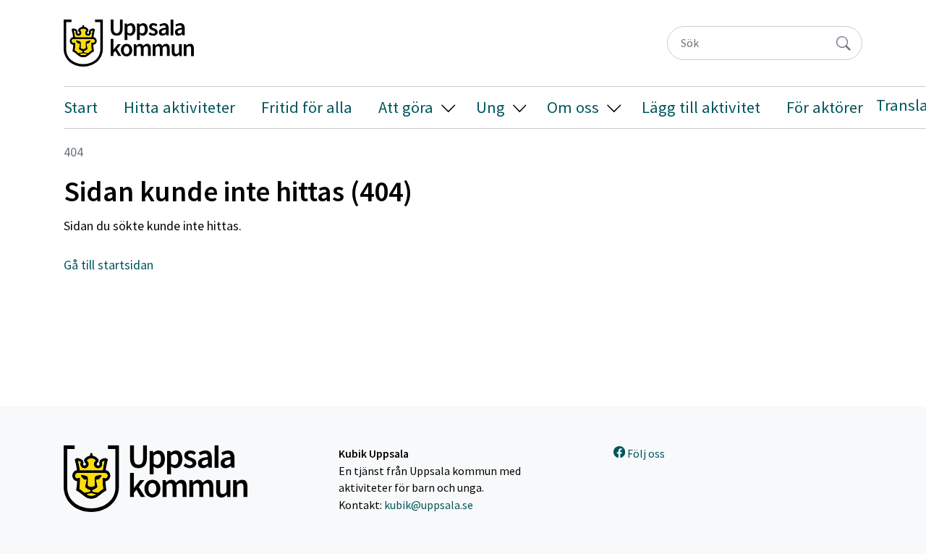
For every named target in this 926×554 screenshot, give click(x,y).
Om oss (573, 107)
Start (81, 107)
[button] (448, 107)
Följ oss (645, 454)
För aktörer (824, 107)
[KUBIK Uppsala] (129, 43)
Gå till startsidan (108, 264)
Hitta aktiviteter (179, 107)
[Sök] (843, 43)
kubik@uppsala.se (428, 505)
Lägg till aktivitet (701, 107)
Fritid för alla (306, 107)
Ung (490, 107)
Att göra (405, 107)
